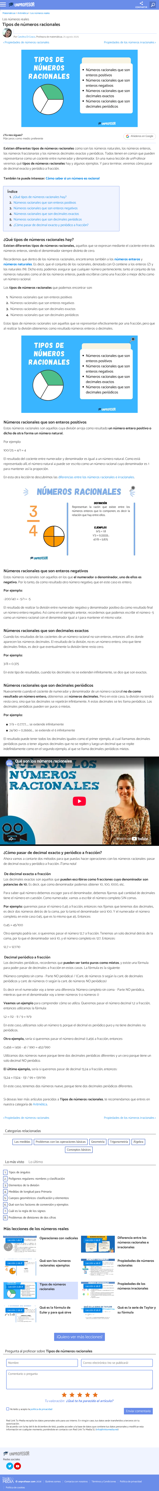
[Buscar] (153, 5)
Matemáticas (9, 13)
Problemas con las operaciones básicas (61, 1141)
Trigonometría (119, 1141)
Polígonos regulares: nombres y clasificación (37, 1178)
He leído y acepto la (31, 1409)
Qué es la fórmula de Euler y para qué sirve (55, 1310)
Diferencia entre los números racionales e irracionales (133, 1243)
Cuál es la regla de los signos (27, 1211)
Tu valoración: (54, 1401)
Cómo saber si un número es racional (73, 178)
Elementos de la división (24, 1185)
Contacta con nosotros (76, 1481)
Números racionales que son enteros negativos (46, 208)
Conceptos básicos (79, 1149)
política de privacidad (41, 1409)
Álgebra (138, 1141)
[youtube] (17, 1466)
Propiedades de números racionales (136, 1263)
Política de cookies (15, 1487)
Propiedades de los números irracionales (133, 1286)
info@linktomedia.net (107, 1430)
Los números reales (40, 13)
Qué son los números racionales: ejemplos (55, 1263)
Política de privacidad (131, 1481)
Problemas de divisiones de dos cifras (32, 1217)
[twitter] (9, 1466)
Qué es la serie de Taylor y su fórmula (137, 1310)
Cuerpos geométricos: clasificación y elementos (39, 1198)
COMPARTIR (141, 7)
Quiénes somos (53, 1481)
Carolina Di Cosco (26, 37)
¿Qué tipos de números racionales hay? (40, 197)
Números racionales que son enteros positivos (45, 203)
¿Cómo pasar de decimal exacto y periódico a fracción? (51, 225)
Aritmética (22, 13)
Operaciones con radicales (59, 1238)
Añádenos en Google (141, 136)
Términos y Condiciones (104, 1481)
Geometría (98, 1141)
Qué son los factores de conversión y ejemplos (38, 1204)
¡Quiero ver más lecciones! (79, 1337)
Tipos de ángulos (19, 1172)
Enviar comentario (138, 1411)
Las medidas (22, 1141)
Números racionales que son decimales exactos (46, 214)
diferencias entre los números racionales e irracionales (96, 477)
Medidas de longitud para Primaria (30, 1191)
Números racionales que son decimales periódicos (48, 219)
